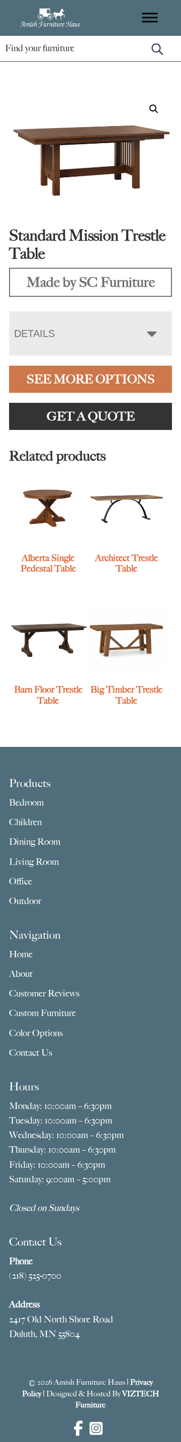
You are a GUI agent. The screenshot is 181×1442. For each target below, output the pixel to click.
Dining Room (34, 841)
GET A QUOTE (91, 416)
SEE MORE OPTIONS (91, 379)
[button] (154, 109)
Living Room (34, 861)
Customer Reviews (44, 993)
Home (21, 954)
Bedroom (26, 802)
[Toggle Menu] (150, 17)
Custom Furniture (42, 1013)
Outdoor (25, 901)
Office (20, 881)
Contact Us (30, 1052)
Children (25, 822)
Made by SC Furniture (91, 282)
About (21, 973)
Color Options (36, 1033)
